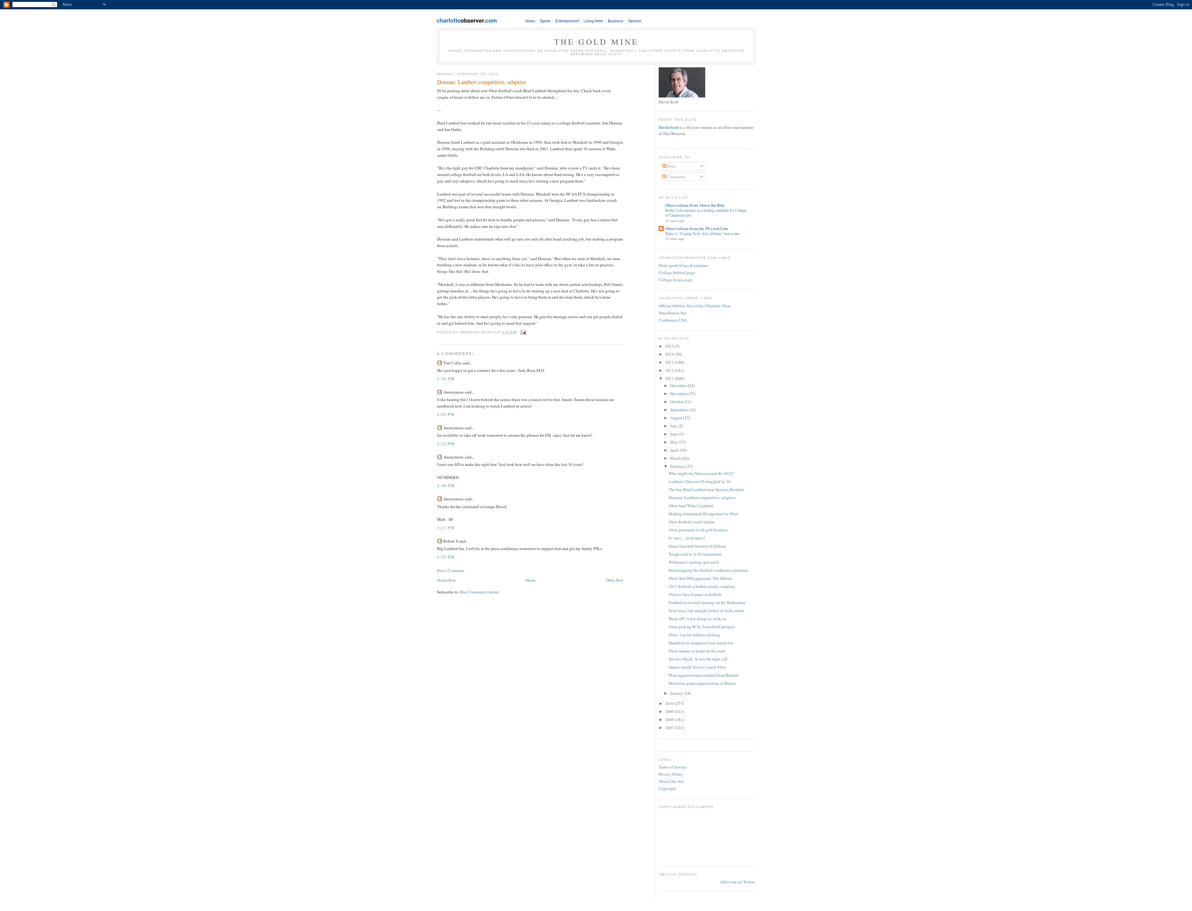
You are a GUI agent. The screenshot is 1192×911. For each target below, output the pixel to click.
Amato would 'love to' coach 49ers (697, 667)
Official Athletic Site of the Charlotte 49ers (694, 306)
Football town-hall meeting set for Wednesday (707, 602)
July (674, 426)
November (679, 393)
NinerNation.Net (672, 313)
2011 (670, 378)
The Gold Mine (596, 41)
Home (531, 580)
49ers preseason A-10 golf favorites (698, 530)
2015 (670, 346)
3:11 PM (445, 527)
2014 (670, 354)
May (674, 442)
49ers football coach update (692, 522)
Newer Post (446, 580)
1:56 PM (445, 378)
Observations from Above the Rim (695, 205)
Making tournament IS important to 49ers (703, 513)
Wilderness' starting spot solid (694, 562)
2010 (670, 703)
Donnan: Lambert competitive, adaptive (481, 82)
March (676, 458)
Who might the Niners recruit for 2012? (701, 473)
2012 (670, 370)
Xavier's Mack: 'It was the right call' (698, 659)
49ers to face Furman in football (695, 594)
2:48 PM (445, 485)
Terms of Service (672, 767)
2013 (670, 362)
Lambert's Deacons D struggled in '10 (700, 481)
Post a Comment (450, 570)
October (677, 401)
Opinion (634, 21)
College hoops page (675, 279)
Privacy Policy (671, 774)
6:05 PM (445, 557)
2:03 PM (445, 414)
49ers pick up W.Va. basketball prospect (702, 626)
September (679, 410)
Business (615, 21)
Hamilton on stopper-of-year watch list (701, 643)
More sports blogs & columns (683, 265)
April (675, 450)
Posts (671, 166)
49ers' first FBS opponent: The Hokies (700, 578)
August (676, 418)
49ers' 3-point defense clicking (694, 635)
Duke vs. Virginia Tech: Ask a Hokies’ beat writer (702, 233)
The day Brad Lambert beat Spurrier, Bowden (706, 489)
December (679, 385)
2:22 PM (445, 443)
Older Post (614, 580)
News (530, 21)
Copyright (667, 788)
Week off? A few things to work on (697, 618)
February (678, 466)
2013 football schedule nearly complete (702, 586)
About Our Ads (671, 781)
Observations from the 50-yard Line (696, 228)
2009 (670, 711)
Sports (545, 21)
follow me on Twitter (737, 882)
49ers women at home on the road (697, 651)
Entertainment (567, 21)
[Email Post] (522, 332)
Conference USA (673, 320)
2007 (670, 727)
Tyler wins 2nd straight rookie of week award (706, 610)
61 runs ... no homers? (687, 538)
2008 (670, 719)
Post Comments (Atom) (479, 592)
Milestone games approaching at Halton (702, 683)
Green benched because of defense (697, 546)
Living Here (593, 21)
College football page (677, 272)
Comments (675, 176)
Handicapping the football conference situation (708, 570)
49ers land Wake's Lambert (691, 505)
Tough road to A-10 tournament (695, 554)
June (674, 434)
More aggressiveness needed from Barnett (703, 675)
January (677, 693)
